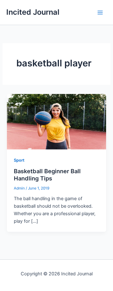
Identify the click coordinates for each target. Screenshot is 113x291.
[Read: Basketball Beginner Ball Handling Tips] (56, 121)
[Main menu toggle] (100, 12)
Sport (19, 160)
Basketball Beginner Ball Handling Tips (47, 175)
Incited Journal (32, 12)
